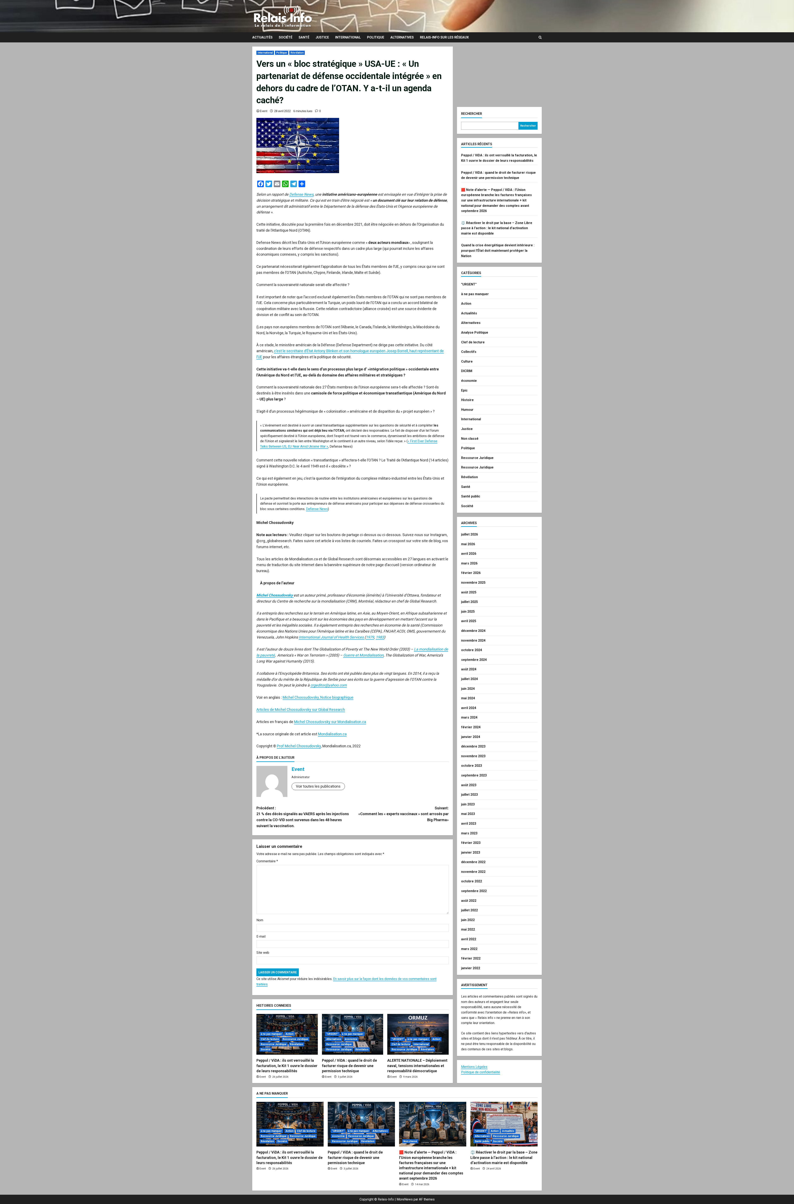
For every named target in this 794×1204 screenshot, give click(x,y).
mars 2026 (469, 563)
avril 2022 (468, 939)
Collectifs (468, 352)
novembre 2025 (473, 583)
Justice (322, 37)
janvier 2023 (470, 852)
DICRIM (466, 371)
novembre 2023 (473, 756)
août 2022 (468, 901)
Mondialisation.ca (332, 734)
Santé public (470, 496)
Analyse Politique (474, 332)
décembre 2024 (473, 631)
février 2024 (471, 727)
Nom (259, 920)
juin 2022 (468, 920)
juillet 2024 (469, 679)
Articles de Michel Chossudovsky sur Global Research (300, 709)
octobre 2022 (471, 881)
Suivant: (403, 814)
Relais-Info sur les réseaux (444, 37)
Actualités (262, 37)
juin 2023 (468, 804)
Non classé (469, 439)
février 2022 (471, 958)
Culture (467, 361)
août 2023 (468, 785)
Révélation (297, 52)
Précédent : (302, 817)
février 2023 (471, 843)
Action (290, 1034)
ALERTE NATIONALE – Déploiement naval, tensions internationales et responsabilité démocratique (417, 1065)
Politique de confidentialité (480, 1072)
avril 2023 (468, 823)
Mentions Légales (474, 1067)
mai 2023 (468, 814)
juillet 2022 (469, 910)
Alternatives (402, 37)
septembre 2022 (474, 891)
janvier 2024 (470, 737)
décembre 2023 (473, 746)
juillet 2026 (469, 534)
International (348, 37)
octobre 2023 (471, 766)
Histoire (467, 400)
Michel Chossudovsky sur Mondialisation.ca (330, 722)
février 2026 (471, 573)
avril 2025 (468, 621)
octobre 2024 (471, 650)
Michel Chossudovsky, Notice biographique (318, 697)
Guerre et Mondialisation (363, 655)
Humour (467, 410)
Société (285, 37)
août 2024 (468, 669)
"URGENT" (332, 1034)
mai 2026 (468, 544)
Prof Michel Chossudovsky (299, 746)
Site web (262, 953)
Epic (464, 390)
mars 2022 (469, 949)
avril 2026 (468, 554)
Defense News (301, 194)
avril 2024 (468, 708)
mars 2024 (469, 717)
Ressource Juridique (295, 1039)
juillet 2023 (469, 795)
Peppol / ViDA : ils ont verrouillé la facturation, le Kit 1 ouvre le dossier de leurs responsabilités (286, 1065)
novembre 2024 (473, 640)
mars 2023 (469, 833)
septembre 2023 (474, 775)
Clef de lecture (270, 1039)
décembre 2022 (473, 862)
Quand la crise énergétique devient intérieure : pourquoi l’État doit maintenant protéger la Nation (498, 250)
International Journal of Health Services (332, 637)
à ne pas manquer (271, 1034)
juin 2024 (468, 689)
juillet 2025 (469, 602)
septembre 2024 (474, 660)
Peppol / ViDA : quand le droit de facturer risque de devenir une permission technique (349, 1065)
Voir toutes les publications (318, 786)
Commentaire (267, 861)
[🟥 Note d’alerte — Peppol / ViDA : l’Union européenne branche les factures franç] (432, 1124)
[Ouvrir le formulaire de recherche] (540, 37)
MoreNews (405, 1199)
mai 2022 (468, 929)
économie (351, 1039)
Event (263, 111)
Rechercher (471, 114)
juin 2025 (468, 611)
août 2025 (468, 592)
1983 (380, 637)
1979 (370, 637)
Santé (304, 37)
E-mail (260, 936)
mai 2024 (468, 698)
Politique (375, 37)
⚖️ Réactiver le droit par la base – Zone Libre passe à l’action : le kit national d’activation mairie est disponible (496, 228)
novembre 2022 (473, 872)
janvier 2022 (470, 968)
